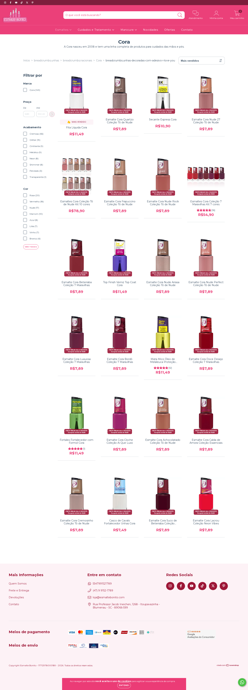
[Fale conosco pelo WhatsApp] (242, 682)
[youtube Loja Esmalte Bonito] (16, 2)
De (24, 107)
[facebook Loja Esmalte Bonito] (11, 2)
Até (38, 107)
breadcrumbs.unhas (46, 60)
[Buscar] (180, 15)
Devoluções (16, 597)
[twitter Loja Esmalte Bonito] (27, 2)
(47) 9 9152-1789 (103, 590)
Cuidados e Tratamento (95, 29)
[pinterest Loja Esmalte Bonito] (32, 2)
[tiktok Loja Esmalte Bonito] (22, 2)
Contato (187, 29)
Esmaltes (62, 29)
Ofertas (169, 29)
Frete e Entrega (19, 590)
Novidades (150, 29)
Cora (99, 60)
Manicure (128, 29)
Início (26, 60)
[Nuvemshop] (228, 665)
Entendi (124, 685)
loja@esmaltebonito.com (109, 597)
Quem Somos (18, 583)
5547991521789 (102, 583)
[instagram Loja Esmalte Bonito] (5, 2)
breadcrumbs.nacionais (77, 60)
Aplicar (52, 114)
